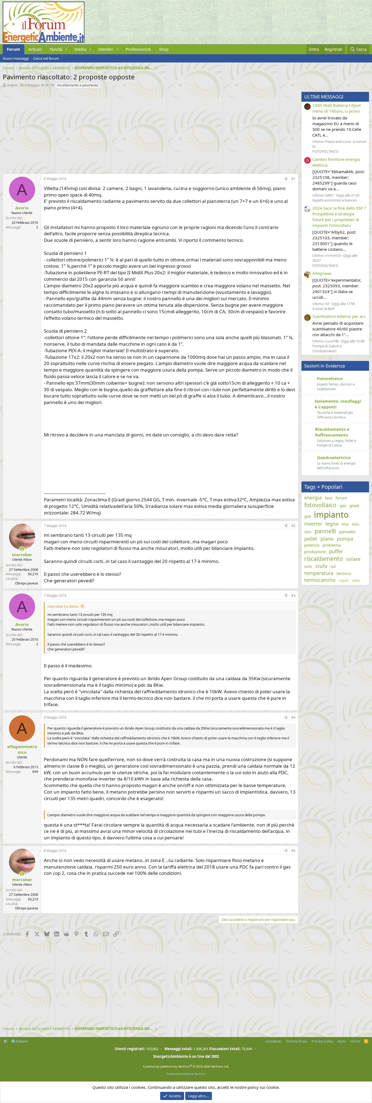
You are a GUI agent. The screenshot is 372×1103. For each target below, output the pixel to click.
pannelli (325, 531)
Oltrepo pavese (26, 583)
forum (341, 498)
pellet (310, 538)
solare (353, 559)
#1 (293, 178)
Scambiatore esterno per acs (338, 316)
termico (344, 573)
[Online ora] (22, 549)
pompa (345, 538)
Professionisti (138, 49)
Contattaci (273, 1041)
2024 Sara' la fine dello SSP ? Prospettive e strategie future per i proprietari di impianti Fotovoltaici (339, 216)
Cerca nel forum (46, 58)
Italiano (21, 1041)
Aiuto (341, 1041)
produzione (315, 551)
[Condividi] (285, 179)
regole (344, 580)
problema (331, 545)
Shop (164, 49)
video (356, 580)
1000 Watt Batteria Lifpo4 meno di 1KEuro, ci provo (336, 108)
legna (331, 523)
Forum (13, 49)
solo (308, 566)
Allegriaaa (321, 273)
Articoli (35, 49)
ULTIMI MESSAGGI (323, 97)
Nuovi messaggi (16, 58)
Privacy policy (323, 1041)
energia (313, 497)
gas (343, 505)
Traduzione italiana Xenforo (186, 1074)
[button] (66, 49)
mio (355, 524)
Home (355, 1041)
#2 (293, 525)
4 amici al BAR (323, 308)
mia (345, 524)
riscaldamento (323, 558)
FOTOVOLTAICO (325, 151)
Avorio (12, 85)
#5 (293, 850)
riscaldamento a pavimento (77, 85)
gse (307, 516)
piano (327, 538)
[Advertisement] (149, 130)
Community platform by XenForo (186, 1066)
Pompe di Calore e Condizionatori (327, 348)
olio (307, 531)
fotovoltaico (320, 505)
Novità (56, 49)
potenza (311, 545)
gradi (354, 505)
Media (80, 49)
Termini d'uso (296, 1041)
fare (328, 498)
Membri (105, 49)
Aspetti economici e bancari (334, 200)
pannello (347, 531)
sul (333, 566)
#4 (293, 717)
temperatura (318, 573)
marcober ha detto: (63, 606)
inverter (313, 523)
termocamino (320, 580)
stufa (321, 566)
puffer (336, 551)
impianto (331, 514)
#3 (293, 595)
